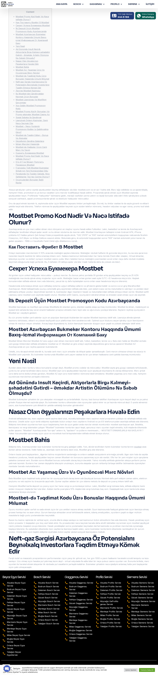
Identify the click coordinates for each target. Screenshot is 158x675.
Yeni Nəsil (20, 46)
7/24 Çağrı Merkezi (125, 14)
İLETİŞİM (150, 4)
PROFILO (115, 4)
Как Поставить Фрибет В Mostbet (32, 22)
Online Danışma (148, 14)
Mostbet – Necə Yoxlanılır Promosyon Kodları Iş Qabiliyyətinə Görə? (32, 129)
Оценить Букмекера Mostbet (30, 153)
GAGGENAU (96, 4)
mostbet (138, 447)
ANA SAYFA (61, 4)
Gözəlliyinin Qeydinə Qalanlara (30, 141)
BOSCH (77, 4)
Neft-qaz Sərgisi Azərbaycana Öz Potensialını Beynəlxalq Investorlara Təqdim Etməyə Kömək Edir (32, 85)
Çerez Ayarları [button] (130, 670)
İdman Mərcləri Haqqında (27, 144)
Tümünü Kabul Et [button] (146, 670)
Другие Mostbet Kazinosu (28, 91)
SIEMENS (132, 4)
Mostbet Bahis (22, 67)
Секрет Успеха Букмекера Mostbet (33, 25)
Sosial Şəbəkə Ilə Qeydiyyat (28, 117)
